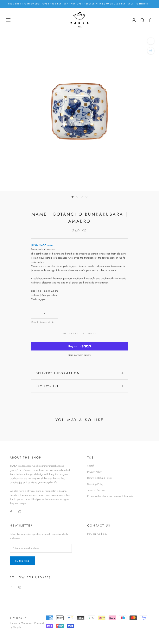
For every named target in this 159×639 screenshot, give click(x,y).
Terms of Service (96, 490)
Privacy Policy (94, 472)
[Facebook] (11, 511)
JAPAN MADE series (42, 245)
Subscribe (22, 560)
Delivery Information (58, 373)
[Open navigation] (8, 20)
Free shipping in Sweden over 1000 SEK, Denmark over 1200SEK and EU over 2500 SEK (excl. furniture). (79, 3)
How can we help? (97, 534)
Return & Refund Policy (99, 478)
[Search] (143, 20)
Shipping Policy (95, 484)
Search (90, 465)
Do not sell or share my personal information (110, 496)
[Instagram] (19, 511)
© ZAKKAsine (18, 618)
